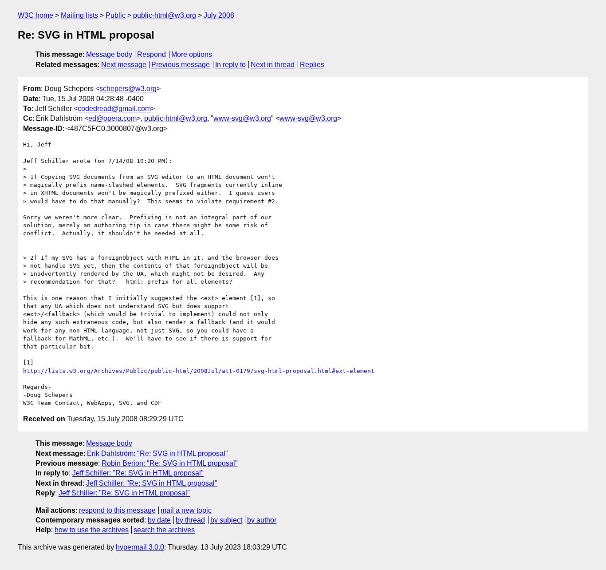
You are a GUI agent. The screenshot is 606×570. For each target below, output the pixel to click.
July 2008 (219, 15)
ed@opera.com (112, 118)
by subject (226, 520)
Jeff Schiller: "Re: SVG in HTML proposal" (138, 473)
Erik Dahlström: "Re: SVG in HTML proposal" (157, 453)
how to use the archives (92, 530)
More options (191, 54)
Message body (109, 54)
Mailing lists (79, 15)
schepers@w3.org (128, 88)
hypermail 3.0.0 (140, 547)
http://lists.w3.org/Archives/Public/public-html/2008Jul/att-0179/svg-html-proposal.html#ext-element (198, 371)
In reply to (230, 64)
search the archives (164, 530)
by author (261, 520)
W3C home (35, 15)
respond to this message (117, 510)
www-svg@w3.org (242, 118)
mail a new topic (186, 510)
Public (116, 15)
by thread (190, 520)
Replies (312, 64)
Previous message (180, 64)
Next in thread (273, 64)
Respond (151, 54)
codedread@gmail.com (114, 108)
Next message (123, 64)
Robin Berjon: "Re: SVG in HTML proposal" (170, 463)
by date (159, 520)
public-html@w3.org (164, 15)
